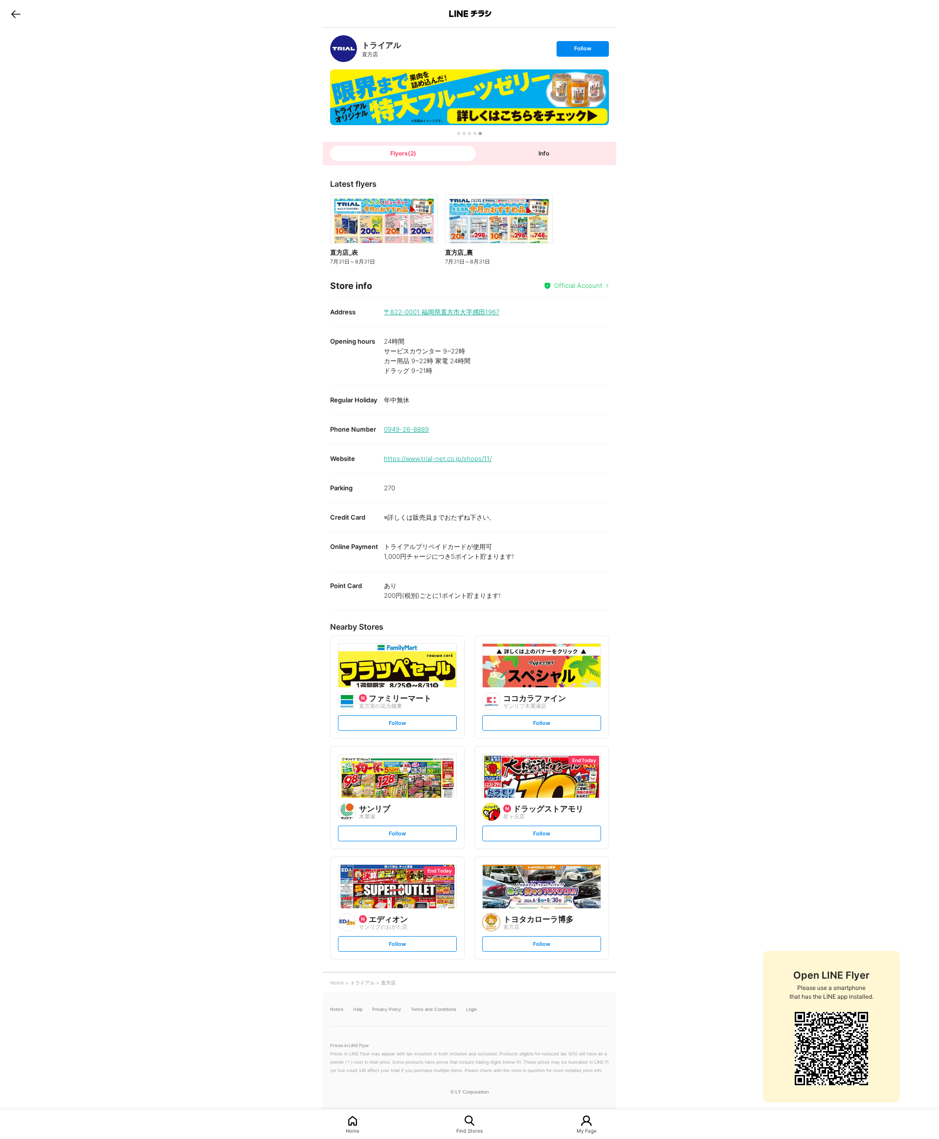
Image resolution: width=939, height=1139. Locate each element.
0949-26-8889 (406, 429)
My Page (587, 1130)
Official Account (578, 285)
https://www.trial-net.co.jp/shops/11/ (438, 458)
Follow (582, 50)
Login (471, 1009)
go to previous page (16, 13)
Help (357, 1009)
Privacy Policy (386, 1009)
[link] (343, 48)
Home (352, 1130)
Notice (336, 1009)
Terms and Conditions (433, 1009)
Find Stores (469, 1130)
